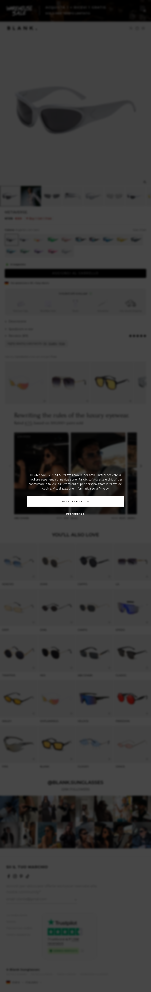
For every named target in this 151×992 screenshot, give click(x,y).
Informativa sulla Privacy (92, 488)
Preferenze (75, 514)
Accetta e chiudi (75, 501)
